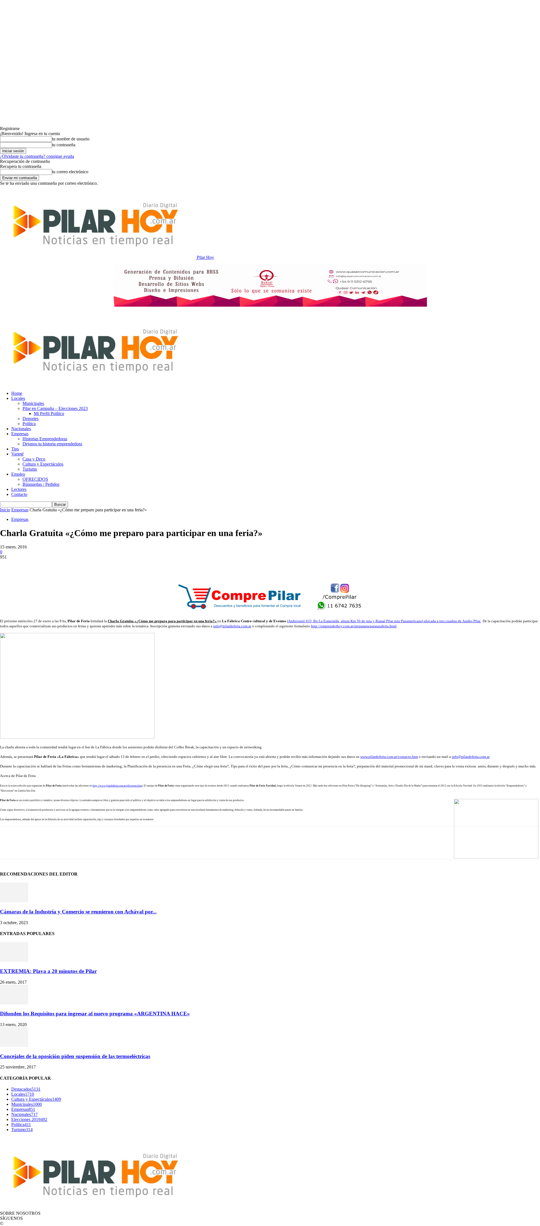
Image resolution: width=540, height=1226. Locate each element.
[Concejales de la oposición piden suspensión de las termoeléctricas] (14, 1045)
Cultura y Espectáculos (42, 464)
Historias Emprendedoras (44, 438)
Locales (18, 398)
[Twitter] (29, 565)
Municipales (33, 403)
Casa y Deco (33, 459)
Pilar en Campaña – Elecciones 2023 (55, 408)
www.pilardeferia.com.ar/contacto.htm (389, 757)
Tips (15, 448)
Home (16, 393)
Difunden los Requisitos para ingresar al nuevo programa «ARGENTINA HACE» (95, 1014)
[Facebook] (9, 565)
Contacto (19, 494)
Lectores (18, 489)
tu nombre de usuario (70, 138)
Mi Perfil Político (49, 413)
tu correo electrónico (70, 171)
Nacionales (21, 428)
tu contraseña (63, 144)
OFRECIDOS (35, 479)
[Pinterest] (49, 565)
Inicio (5, 509)
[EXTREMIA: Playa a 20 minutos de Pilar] (14, 960)
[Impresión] (110, 565)
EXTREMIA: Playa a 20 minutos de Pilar (48, 971)
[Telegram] (131, 565)
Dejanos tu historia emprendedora (52, 443)
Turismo (29, 469)
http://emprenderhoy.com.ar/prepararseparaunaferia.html (354, 626)
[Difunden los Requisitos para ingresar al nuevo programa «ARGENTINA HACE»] (14, 1003)
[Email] (90, 565)
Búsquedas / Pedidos (40, 484)
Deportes (30, 418)
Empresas (19, 433)
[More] (151, 565)
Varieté (17, 454)
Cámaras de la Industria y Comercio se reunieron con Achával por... (78, 912)
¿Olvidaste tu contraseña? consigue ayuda (37, 156)
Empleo (18, 474)
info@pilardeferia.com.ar (232, 626)
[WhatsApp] (70, 565)
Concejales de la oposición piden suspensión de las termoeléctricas (75, 1056)
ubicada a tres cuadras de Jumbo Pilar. (452, 621)
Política (29, 423)
